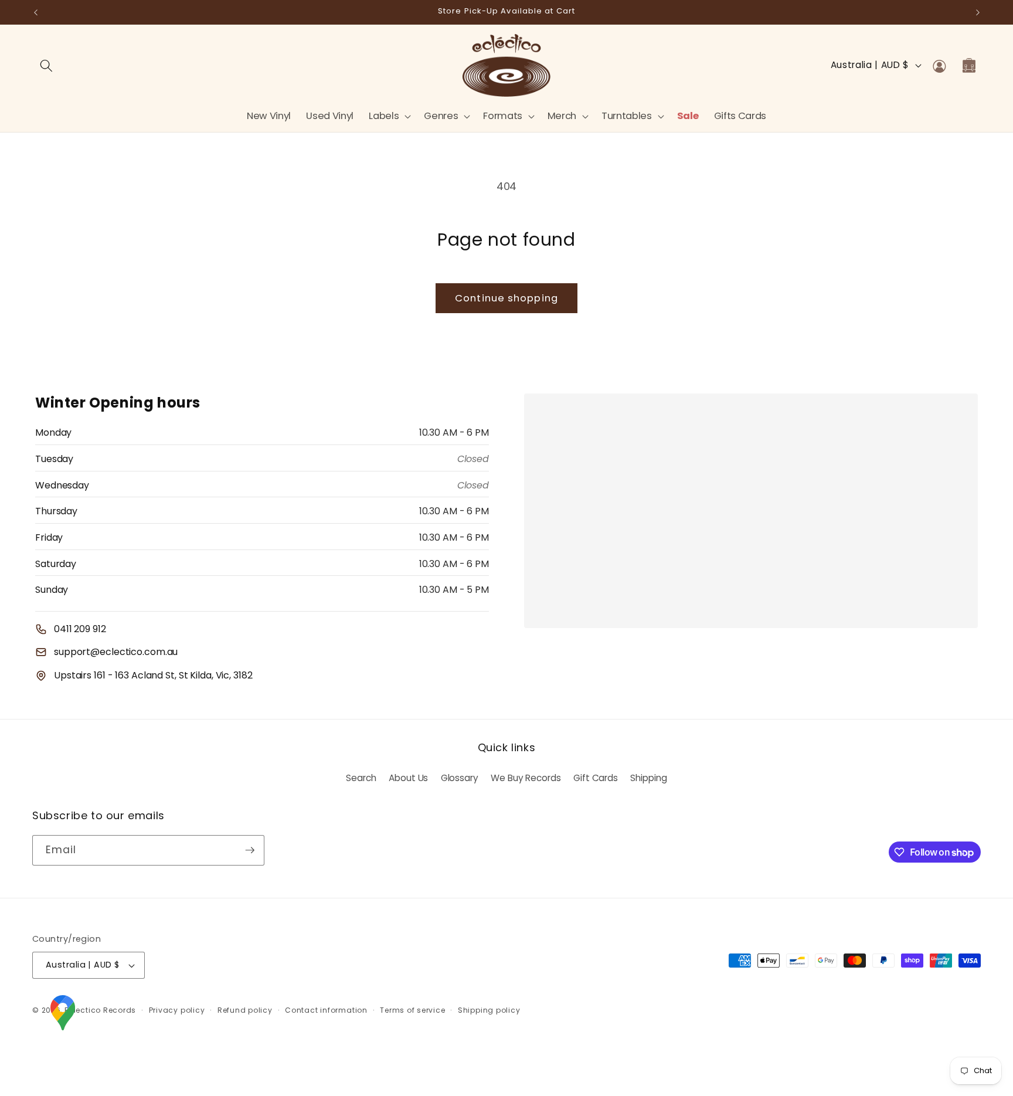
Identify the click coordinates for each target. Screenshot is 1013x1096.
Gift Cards (595, 778)
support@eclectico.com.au (116, 652)
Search (361, 778)
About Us (408, 778)
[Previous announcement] (36, 12)
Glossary (459, 778)
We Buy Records (525, 778)
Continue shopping (506, 298)
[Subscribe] (250, 850)
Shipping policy (489, 1010)
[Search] (46, 65)
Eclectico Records (100, 1010)
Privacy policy (177, 1010)
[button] (388, 116)
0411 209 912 (80, 629)
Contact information (326, 1010)
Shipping (648, 778)
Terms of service (412, 1010)
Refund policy (245, 1010)
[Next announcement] (978, 12)
